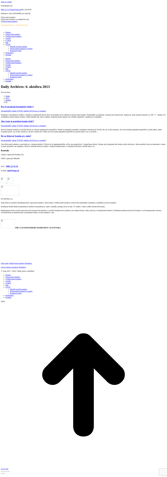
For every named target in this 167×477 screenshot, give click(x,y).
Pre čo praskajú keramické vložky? (17, 106)
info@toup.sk (16, 10)
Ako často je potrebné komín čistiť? (17, 121)
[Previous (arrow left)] (2, 473)
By (15, 111)
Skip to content (6, 2)
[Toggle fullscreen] (6, 471)
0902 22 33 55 (6, 10)
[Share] (4, 471)
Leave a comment (39, 111)
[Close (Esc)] (2, 471)
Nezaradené (5, 111)
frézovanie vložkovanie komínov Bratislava (16, 263)
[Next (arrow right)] (4, 473)
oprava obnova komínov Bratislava (13, 267)
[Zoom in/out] (9, 471)
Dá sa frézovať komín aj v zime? (16, 136)
